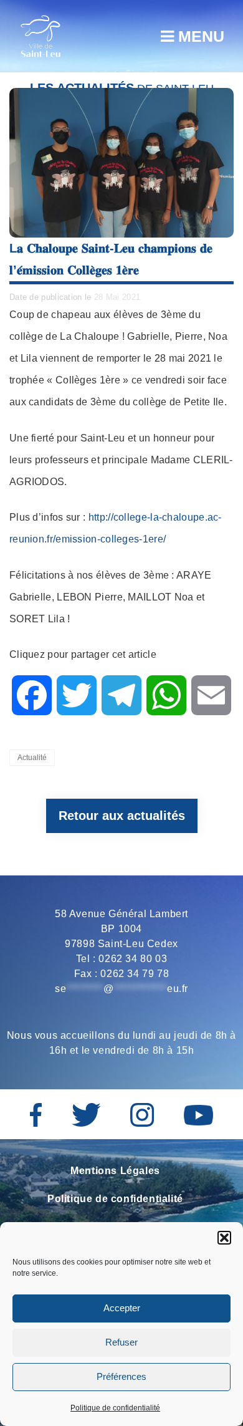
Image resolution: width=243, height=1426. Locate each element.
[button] (224, 1237)
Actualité (32, 757)
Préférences (121, 1376)
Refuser (121, 1342)
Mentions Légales (115, 1170)
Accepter (121, 1308)
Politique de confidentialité (115, 1408)
